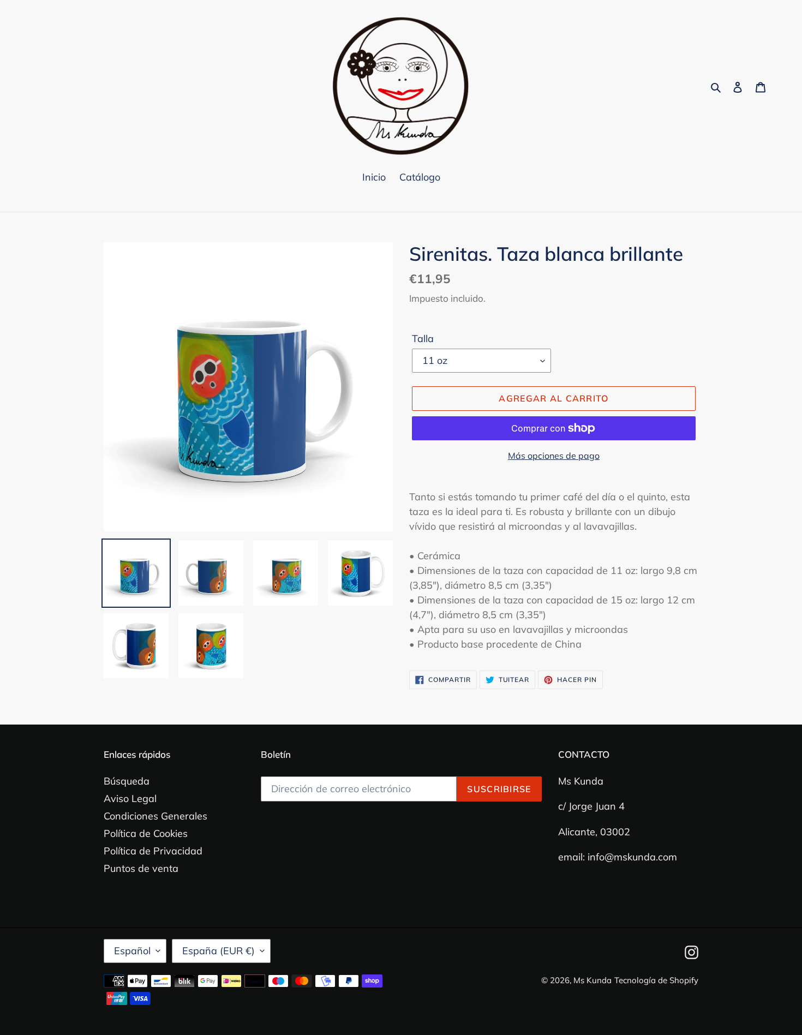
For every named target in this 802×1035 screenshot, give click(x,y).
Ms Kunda (592, 980)
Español (132, 950)
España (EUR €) (218, 950)
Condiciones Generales (155, 816)
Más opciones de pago (554, 455)
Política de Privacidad (153, 851)
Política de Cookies (146, 833)
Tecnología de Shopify (656, 980)
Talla (423, 338)
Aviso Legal (130, 798)
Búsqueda (126, 781)
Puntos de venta (141, 868)
